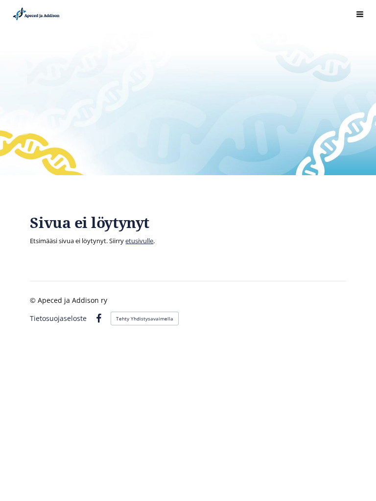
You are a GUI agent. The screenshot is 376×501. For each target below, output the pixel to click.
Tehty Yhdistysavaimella (144, 318)
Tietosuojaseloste (58, 318)
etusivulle (139, 240)
